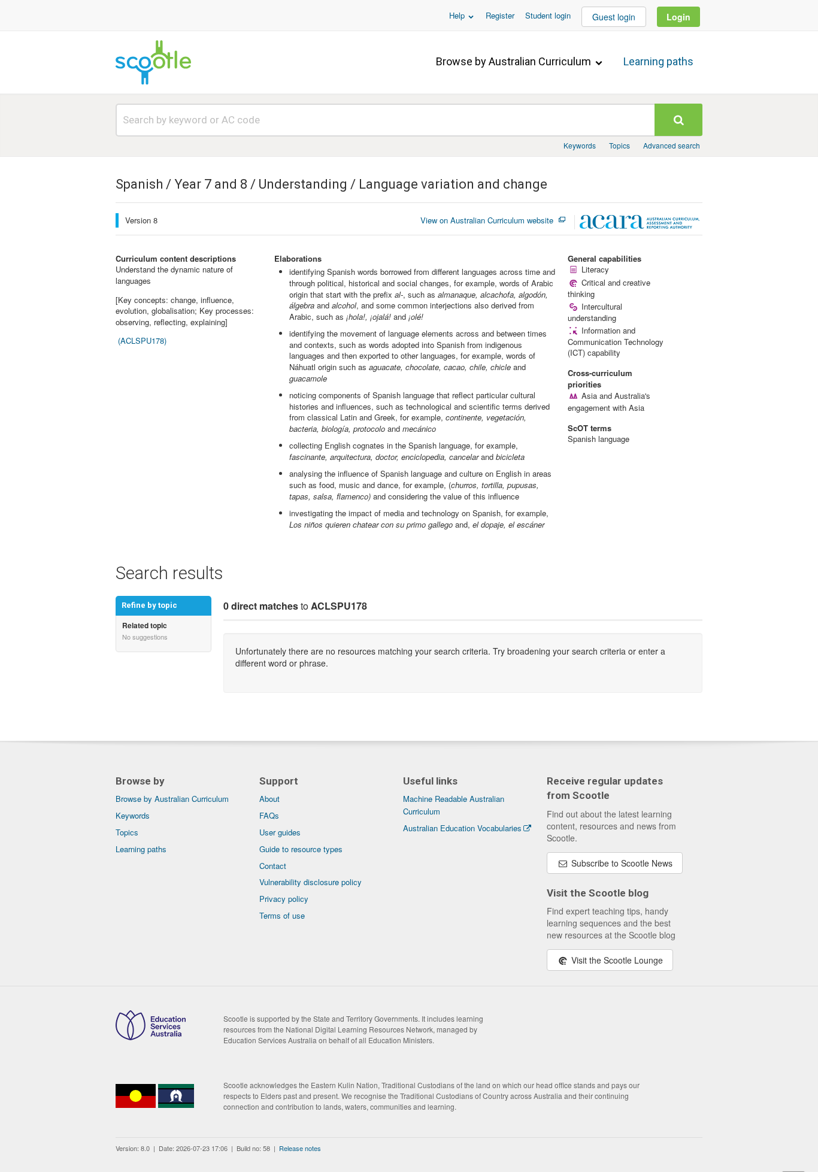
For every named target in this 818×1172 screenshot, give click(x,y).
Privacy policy (283, 898)
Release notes (300, 1148)
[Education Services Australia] (151, 1037)
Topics (619, 145)
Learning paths (658, 61)
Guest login (613, 17)
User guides (280, 832)
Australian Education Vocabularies (462, 828)
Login (678, 17)
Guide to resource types (301, 849)
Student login (548, 15)
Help (458, 15)
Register (500, 15)
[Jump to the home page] (153, 62)
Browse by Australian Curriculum (514, 61)
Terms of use (282, 915)
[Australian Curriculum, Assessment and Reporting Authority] (639, 223)
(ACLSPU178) (142, 340)
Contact (272, 865)
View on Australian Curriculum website (486, 220)
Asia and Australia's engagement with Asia (609, 401)
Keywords (579, 145)
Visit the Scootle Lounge (616, 960)
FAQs (269, 815)
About (269, 798)
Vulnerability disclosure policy (310, 882)
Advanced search (671, 145)
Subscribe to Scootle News (620, 863)
